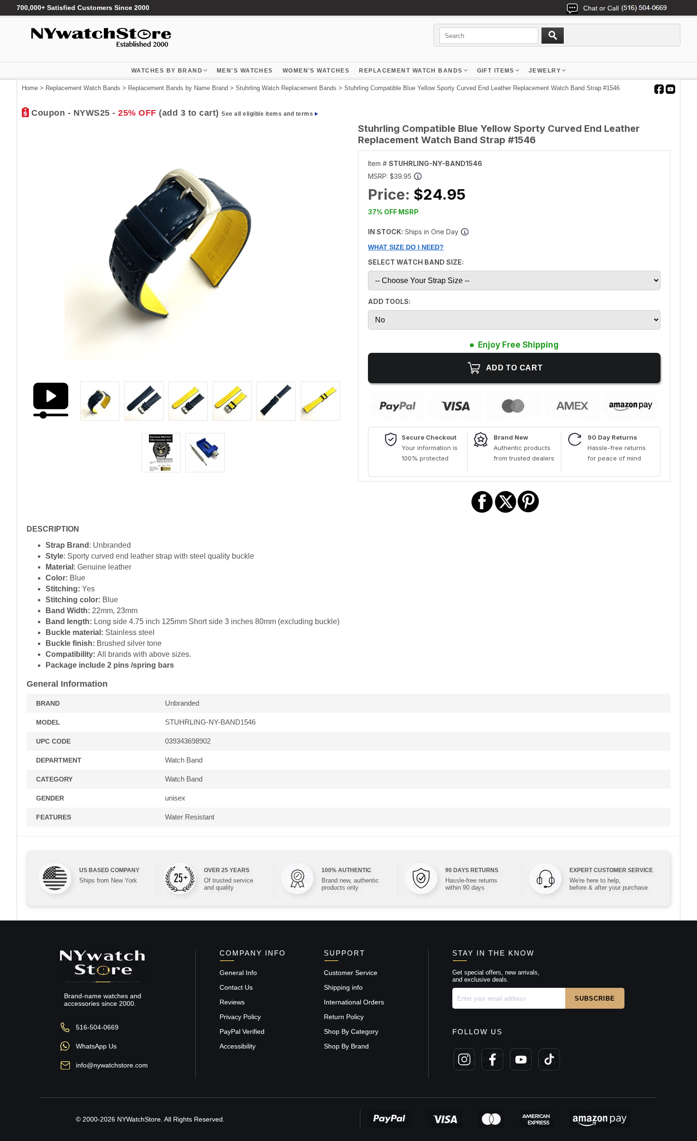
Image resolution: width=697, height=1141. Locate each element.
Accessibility (238, 1046)
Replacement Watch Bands (410, 70)
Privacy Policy (240, 1017)
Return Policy (344, 1017)
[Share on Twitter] (505, 511)
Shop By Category (351, 1031)
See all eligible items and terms (267, 113)
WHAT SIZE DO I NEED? (406, 247)
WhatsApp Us (96, 1046)
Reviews (232, 1002)
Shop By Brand (346, 1046)
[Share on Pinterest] (528, 511)
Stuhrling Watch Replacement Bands (286, 88)
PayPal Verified (242, 1031)
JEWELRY (545, 70)
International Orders (354, 1002)
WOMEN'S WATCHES (316, 70)
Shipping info (343, 987)
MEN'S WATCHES (245, 70)
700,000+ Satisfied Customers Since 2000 (83, 7)
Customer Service (350, 972)
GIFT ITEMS (495, 70)
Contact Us (236, 987)
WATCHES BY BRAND (166, 70)
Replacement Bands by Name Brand (178, 88)
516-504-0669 (97, 1027)
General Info (238, 972)
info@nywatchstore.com (112, 1065)
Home (30, 88)
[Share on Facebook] (482, 511)
